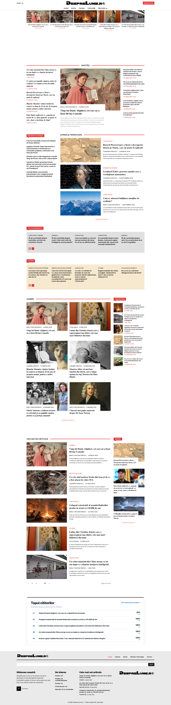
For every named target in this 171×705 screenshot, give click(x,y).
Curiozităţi (108, 141)
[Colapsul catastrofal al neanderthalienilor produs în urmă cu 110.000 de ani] (85, 16)
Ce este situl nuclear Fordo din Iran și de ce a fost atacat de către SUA (61, 25)
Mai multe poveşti (35, 136)
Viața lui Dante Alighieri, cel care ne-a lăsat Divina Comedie (38, 25)
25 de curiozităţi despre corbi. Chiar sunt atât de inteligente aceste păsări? (62, 240)
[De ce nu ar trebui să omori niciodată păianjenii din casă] (118, 361)
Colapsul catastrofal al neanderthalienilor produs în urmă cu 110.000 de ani (85, 25)
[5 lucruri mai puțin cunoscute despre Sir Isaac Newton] (90, 396)
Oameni (72, 445)
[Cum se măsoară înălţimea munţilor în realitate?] (80, 203)
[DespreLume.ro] (86, 3)
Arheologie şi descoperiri (38, 268)
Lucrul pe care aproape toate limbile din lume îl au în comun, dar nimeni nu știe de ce (38, 274)
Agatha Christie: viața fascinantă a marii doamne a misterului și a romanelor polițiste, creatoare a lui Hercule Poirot (41, 149)
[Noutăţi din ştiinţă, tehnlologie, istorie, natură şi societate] (33, 656)
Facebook (25, 688)
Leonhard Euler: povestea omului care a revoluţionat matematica (122, 173)
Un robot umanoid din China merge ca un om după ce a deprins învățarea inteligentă (132, 25)
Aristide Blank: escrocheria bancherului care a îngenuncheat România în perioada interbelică (40, 174)
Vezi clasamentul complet (130, 602)
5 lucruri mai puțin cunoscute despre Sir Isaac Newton (82, 411)
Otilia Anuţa (74, 327)
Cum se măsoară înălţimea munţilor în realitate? (121, 200)
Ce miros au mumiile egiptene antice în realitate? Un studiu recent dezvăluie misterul (41, 83)
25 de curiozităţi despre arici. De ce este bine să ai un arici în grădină (131, 240)
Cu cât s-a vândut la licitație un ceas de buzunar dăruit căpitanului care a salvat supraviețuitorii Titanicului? (85, 276)
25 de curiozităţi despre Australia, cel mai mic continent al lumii (37, 240)
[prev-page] (29, 248)
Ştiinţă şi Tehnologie (71, 135)
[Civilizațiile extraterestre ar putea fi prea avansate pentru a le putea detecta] (129, 506)
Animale (55, 235)
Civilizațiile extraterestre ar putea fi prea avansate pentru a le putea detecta (125, 516)
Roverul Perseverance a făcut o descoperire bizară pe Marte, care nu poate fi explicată (41, 95)
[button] (20, 3)
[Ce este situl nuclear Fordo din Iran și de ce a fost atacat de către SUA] (61, 16)
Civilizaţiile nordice (129, 268)
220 (45, 583)
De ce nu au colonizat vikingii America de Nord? (131, 272)
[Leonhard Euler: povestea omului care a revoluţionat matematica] (80, 177)
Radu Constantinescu (68, 107)
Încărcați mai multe (102, 219)
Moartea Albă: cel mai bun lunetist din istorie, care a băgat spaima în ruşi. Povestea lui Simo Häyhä (132, 72)
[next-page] (33, 248)
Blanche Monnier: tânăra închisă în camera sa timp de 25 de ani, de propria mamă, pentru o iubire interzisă (42, 106)
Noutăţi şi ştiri (75, 473)
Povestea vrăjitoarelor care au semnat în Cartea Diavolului (133, 92)
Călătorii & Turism (35, 235)
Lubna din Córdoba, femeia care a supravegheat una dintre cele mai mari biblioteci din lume (109, 26)
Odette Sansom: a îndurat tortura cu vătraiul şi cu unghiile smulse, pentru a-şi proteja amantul (41, 413)
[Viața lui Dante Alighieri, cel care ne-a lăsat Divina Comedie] (38, 16)
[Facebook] (19, 688)
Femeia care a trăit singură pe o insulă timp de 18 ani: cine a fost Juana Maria (42, 157)
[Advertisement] (85, 49)
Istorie (100, 268)
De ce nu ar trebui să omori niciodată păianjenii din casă (133, 83)
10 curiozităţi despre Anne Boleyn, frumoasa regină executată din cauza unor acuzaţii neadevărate (108, 241)
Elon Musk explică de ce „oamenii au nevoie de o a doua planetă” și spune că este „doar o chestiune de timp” (41, 117)
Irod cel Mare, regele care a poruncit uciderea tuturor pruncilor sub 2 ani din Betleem (133, 104)
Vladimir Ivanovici (110, 151)
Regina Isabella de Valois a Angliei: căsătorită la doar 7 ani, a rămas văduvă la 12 (108, 274)
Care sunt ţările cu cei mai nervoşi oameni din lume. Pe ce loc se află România (85, 240)
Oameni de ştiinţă (110, 168)
